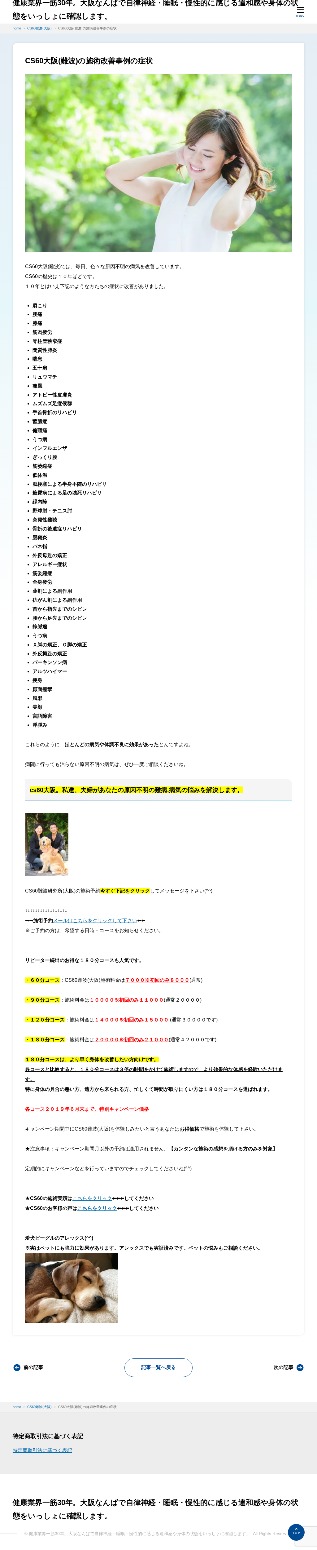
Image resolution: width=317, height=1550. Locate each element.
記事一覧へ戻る (158, 1367)
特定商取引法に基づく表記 (42, 1450)
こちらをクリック (92, 1198)
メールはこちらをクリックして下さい (95, 920)
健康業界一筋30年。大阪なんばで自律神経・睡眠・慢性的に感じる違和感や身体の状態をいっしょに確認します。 (155, 9)
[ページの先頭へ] (296, 1532)
